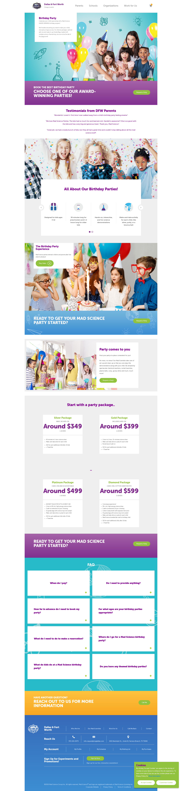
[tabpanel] (53, 212)
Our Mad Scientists (94, 728)
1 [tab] (89, 232)
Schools (93, 5)
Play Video (42, 263)
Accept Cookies (146, 782)
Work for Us (130, 5)
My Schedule (101, 749)
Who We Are (75, 728)
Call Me (144, 702)
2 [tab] (92, 232)
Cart (150, 5)
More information (154, 776)
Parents (79, 5)
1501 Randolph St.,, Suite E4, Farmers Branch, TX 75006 (128, 741)
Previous (41, 207)
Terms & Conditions (124, 787)
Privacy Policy (108, 787)
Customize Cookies (166, 782)
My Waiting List (125, 749)
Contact (149, 728)
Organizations (110, 5)
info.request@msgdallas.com (94, 741)
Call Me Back (132, 728)
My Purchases (146, 749)
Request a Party (141, 92)
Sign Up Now (95, 758)
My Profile (77, 749)
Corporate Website (92, 787)
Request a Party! (108, 380)
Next (141, 207)
